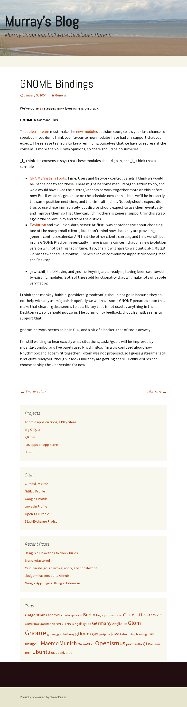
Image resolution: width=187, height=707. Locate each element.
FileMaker (70, 624)
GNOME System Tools (48, 178)
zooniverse (64, 652)
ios (109, 634)
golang (51, 634)
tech (28, 652)
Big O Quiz (32, 429)
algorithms (37, 615)
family (59, 624)
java (115, 633)
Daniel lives (33, 391)
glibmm (121, 623)
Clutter (29, 624)
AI (26, 615)
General (60, 95)
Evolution (38, 224)
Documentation (44, 624)
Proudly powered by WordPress (43, 697)
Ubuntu (41, 651)
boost (113, 615)
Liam (151, 634)
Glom (134, 623)
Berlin (89, 615)
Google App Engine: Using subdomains (53, 583)
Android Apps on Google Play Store (50, 422)
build (119, 615)
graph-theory (66, 634)
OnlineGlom (86, 644)
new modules (87, 131)
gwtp (102, 634)
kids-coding (127, 634)
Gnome (35, 632)
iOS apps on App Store (41, 444)
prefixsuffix (134, 644)
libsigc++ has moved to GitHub (47, 575)
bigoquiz (102, 615)
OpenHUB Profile (37, 514)
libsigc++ (31, 452)
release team (38, 131)
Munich (68, 643)
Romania (154, 644)
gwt (95, 634)
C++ (127, 615)
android (54, 615)
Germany (102, 623)
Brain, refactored (37, 560)
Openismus (110, 643)
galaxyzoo (83, 623)
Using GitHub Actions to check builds (51, 553)
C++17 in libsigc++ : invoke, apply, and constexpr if (61, 568)
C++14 (147, 615)
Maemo (50, 643)
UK (53, 652)
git (114, 624)
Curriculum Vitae (36, 484)
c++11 (137, 615)
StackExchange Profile (41, 521)
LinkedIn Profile (36, 506)
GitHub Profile (35, 491)
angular (65, 615)
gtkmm (157, 391)
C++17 (157, 615)
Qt (145, 644)
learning (141, 634)
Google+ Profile (36, 499)
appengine (76, 615)
